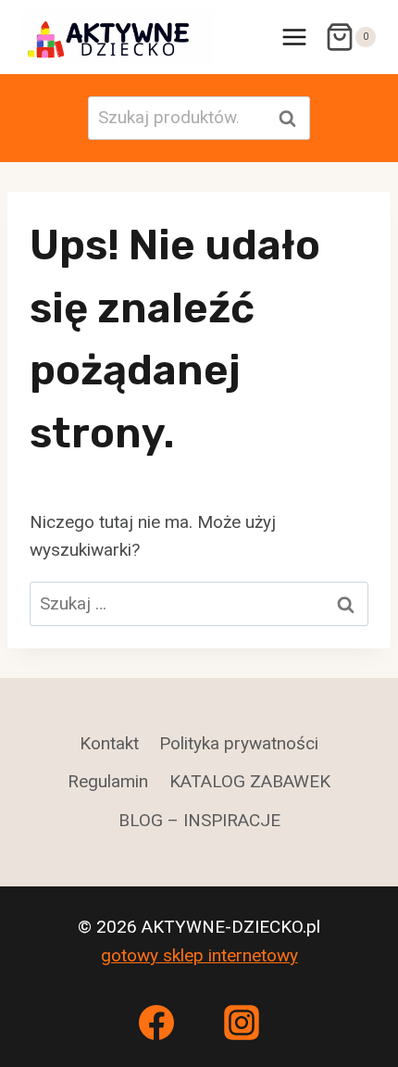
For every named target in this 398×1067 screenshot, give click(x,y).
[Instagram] (241, 1022)
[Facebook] (156, 1022)
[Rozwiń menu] (294, 37)
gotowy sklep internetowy (199, 955)
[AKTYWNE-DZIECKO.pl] (118, 37)
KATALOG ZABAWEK (249, 781)
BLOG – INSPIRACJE (199, 820)
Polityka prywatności (238, 743)
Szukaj (292, 118)
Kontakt (109, 743)
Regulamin (108, 781)
